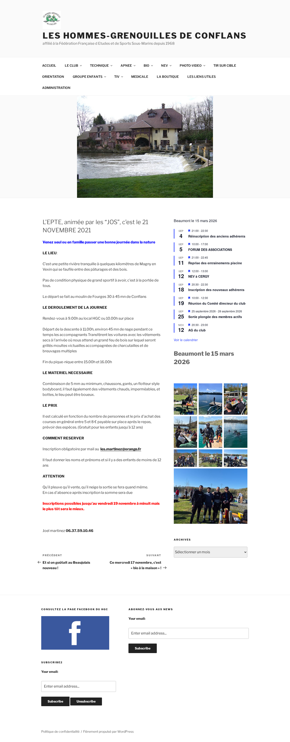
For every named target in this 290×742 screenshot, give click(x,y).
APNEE (126, 65)
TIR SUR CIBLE (224, 65)
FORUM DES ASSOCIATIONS (210, 249)
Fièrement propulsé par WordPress (108, 731)
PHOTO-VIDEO (191, 65)
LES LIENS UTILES (201, 76)
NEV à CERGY (198, 276)
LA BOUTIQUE (168, 76)
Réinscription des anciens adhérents (216, 236)
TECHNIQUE (99, 65)
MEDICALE (139, 76)
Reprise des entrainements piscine (215, 263)
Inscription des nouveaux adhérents (216, 289)
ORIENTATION (53, 76)
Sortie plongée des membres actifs (215, 316)
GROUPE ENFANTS (87, 76)
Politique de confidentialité (60, 731)
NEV (164, 65)
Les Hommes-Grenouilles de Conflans (145, 36)
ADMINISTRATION (56, 88)
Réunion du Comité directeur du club (217, 303)
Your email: (49, 671)
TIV (116, 76)
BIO (146, 65)
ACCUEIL (49, 65)
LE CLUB (71, 65)
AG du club (197, 330)
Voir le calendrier (186, 340)
